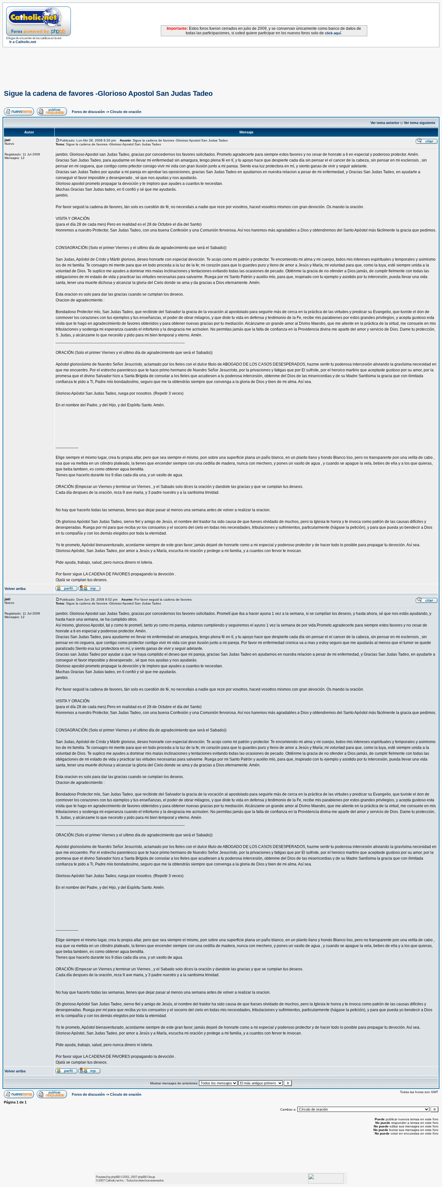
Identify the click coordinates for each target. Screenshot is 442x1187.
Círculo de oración (125, 112)
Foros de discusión (88, 112)
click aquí (333, 33)
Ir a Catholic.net (22, 42)
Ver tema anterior (384, 123)
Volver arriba (15, 589)
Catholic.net (112, 1180)
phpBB (115, 1177)
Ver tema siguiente (419, 123)
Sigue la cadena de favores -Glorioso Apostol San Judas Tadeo (108, 93)
